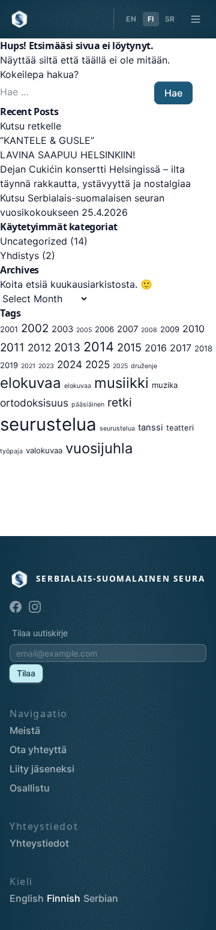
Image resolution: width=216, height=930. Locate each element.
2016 (156, 348)
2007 (127, 329)
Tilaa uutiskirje (40, 633)
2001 (9, 329)
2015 (129, 347)
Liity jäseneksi (42, 769)
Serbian (100, 898)
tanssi (150, 427)
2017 (180, 348)
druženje (144, 366)
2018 (203, 348)
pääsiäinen (87, 404)
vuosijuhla (99, 448)
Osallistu (30, 788)
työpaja (11, 451)
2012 (39, 347)
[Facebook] (16, 607)
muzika (165, 385)
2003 (62, 329)
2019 (9, 365)
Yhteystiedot (39, 843)
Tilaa (26, 673)
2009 (169, 329)
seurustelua (48, 424)
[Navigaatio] (195, 19)
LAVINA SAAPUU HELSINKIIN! (67, 155)
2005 (84, 330)
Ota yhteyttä (38, 750)
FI (151, 18)
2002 (35, 328)
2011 (12, 347)
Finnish (63, 898)
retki (119, 402)
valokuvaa (44, 450)
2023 (46, 366)
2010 (193, 329)
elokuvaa (30, 383)
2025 (97, 364)
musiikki (121, 383)
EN (131, 18)
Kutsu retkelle (30, 126)
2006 (104, 329)
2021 (28, 366)
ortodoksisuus (34, 402)
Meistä (25, 730)
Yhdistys (19, 255)
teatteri (180, 427)
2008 (149, 330)
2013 (67, 347)
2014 (98, 346)
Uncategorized (33, 241)
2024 (69, 364)
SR (170, 18)
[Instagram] (35, 607)
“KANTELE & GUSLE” (47, 140)
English (27, 898)
